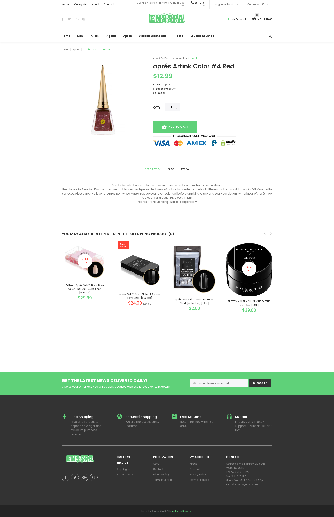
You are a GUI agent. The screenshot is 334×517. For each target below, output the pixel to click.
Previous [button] (265, 233)
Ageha (111, 36)
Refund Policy (125, 474)
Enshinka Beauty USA (152, 511)
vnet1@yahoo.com (246, 484)
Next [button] (271, 233)
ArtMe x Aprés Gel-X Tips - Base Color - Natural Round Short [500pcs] (85, 289)
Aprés (127, 36)
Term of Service (163, 480)
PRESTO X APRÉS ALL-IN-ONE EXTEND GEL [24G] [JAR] (249, 303)
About (95, 4)
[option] (84, 268)
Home (65, 4)
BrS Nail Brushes (202, 36)
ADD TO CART (178, 127)
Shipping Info (124, 469)
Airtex (95, 36)
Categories (81, 4)
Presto (178, 36)
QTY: (157, 107)
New (80, 36)
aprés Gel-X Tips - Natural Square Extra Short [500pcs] (139, 296)
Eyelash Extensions (152, 36)
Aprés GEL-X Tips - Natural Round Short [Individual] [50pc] (194, 301)
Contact (109, 4)
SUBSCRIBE (260, 383)
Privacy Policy (161, 474)
